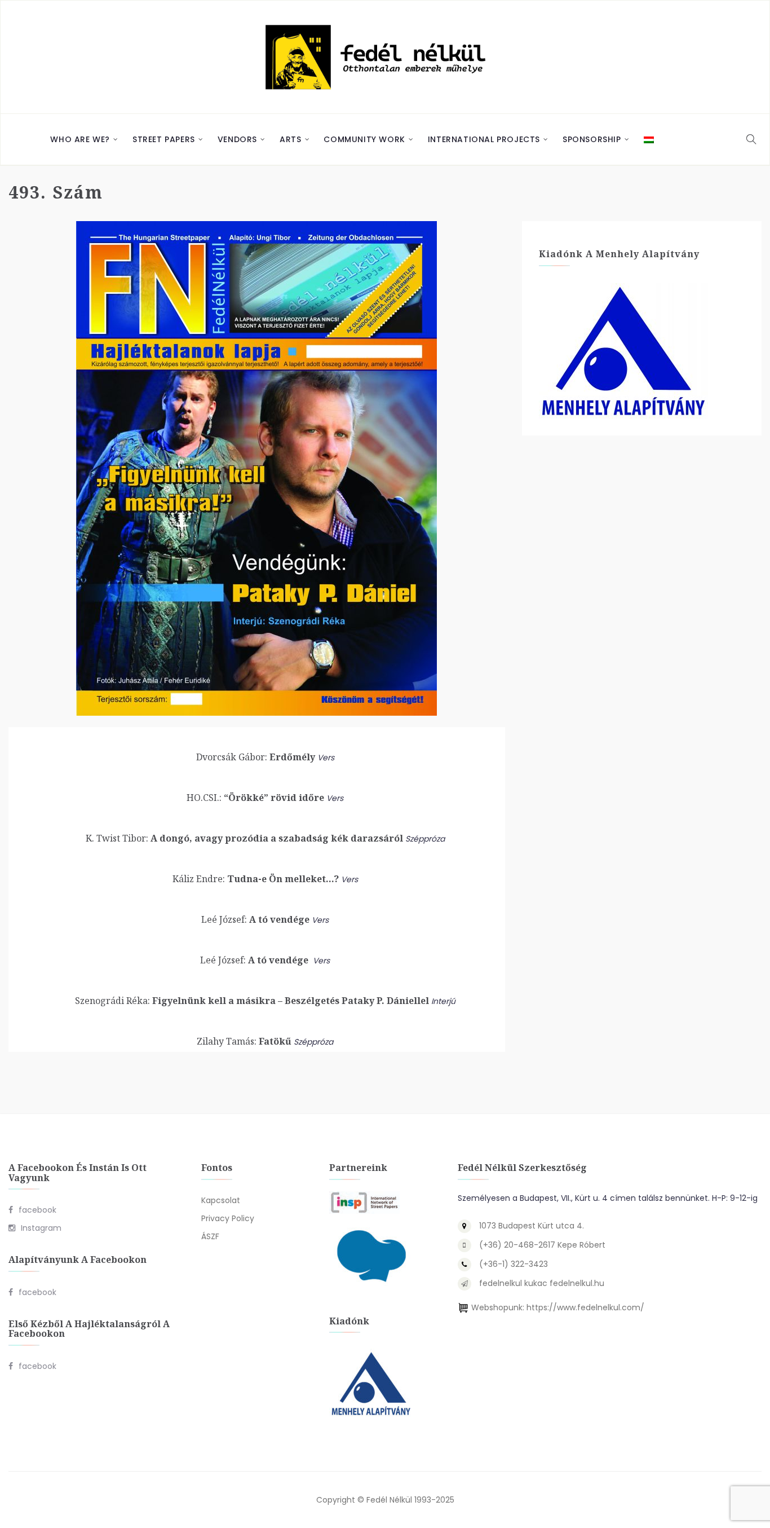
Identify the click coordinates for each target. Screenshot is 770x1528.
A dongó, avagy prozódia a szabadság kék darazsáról (244, 838)
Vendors (237, 139)
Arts (290, 139)
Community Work (364, 139)
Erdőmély (255, 757)
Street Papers (163, 139)
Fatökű (244, 1041)
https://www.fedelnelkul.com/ (585, 1307)
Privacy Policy (227, 1218)
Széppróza (425, 838)
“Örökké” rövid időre (255, 797)
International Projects (484, 139)
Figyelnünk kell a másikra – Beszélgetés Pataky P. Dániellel (252, 1000)
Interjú (443, 1001)
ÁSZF (210, 1236)
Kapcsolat (220, 1200)
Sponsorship (592, 139)
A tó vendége (255, 919)
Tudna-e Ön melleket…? (255, 879)
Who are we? (80, 139)
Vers (325, 757)
